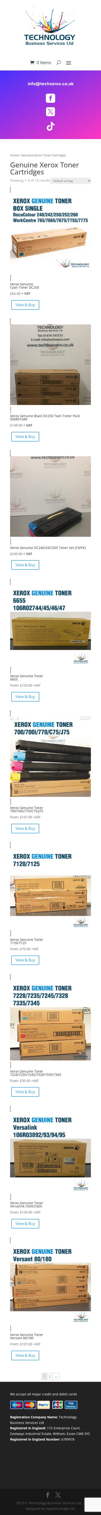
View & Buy (25, 304)
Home (14, 155)
